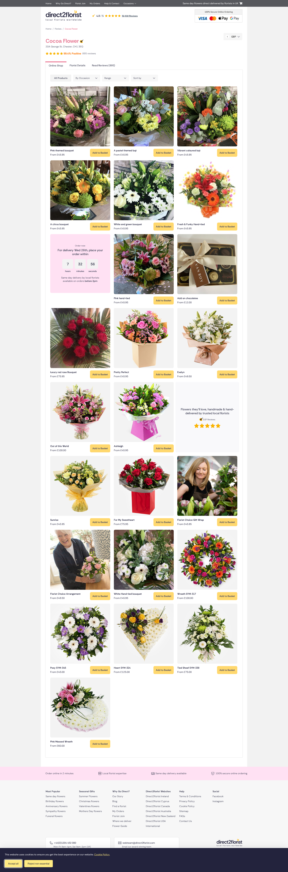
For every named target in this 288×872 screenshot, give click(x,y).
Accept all (13, 863)
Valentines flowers (89, 806)
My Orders (95, 3)
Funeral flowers (54, 816)
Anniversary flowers (57, 806)
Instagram (218, 801)
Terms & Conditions (190, 796)
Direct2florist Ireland (157, 796)
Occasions (128, 3)
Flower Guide (119, 826)
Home (48, 3)
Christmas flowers (89, 801)
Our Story (117, 796)
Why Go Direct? (63, 3)
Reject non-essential (39, 863)
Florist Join (80, 3)
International (153, 826)
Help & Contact (111, 3)
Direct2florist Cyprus (157, 801)
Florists (58, 28)
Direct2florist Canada (158, 806)
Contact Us (185, 821)
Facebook (218, 796)
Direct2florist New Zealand (160, 816)
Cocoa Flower (71, 28)
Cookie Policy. (102, 854)
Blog (114, 801)
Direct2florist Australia (158, 811)
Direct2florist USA (156, 821)
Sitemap (183, 811)
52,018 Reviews (130, 16)
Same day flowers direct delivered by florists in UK (211, 3)
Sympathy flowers (56, 811)
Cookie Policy (187, 806)
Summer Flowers (88, 796)
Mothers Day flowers (90, 811)
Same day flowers (55, 796)
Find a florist (119, 806)
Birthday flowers (55, 801)
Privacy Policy (187, 801)
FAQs (182, 816)
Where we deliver (121, 821)
